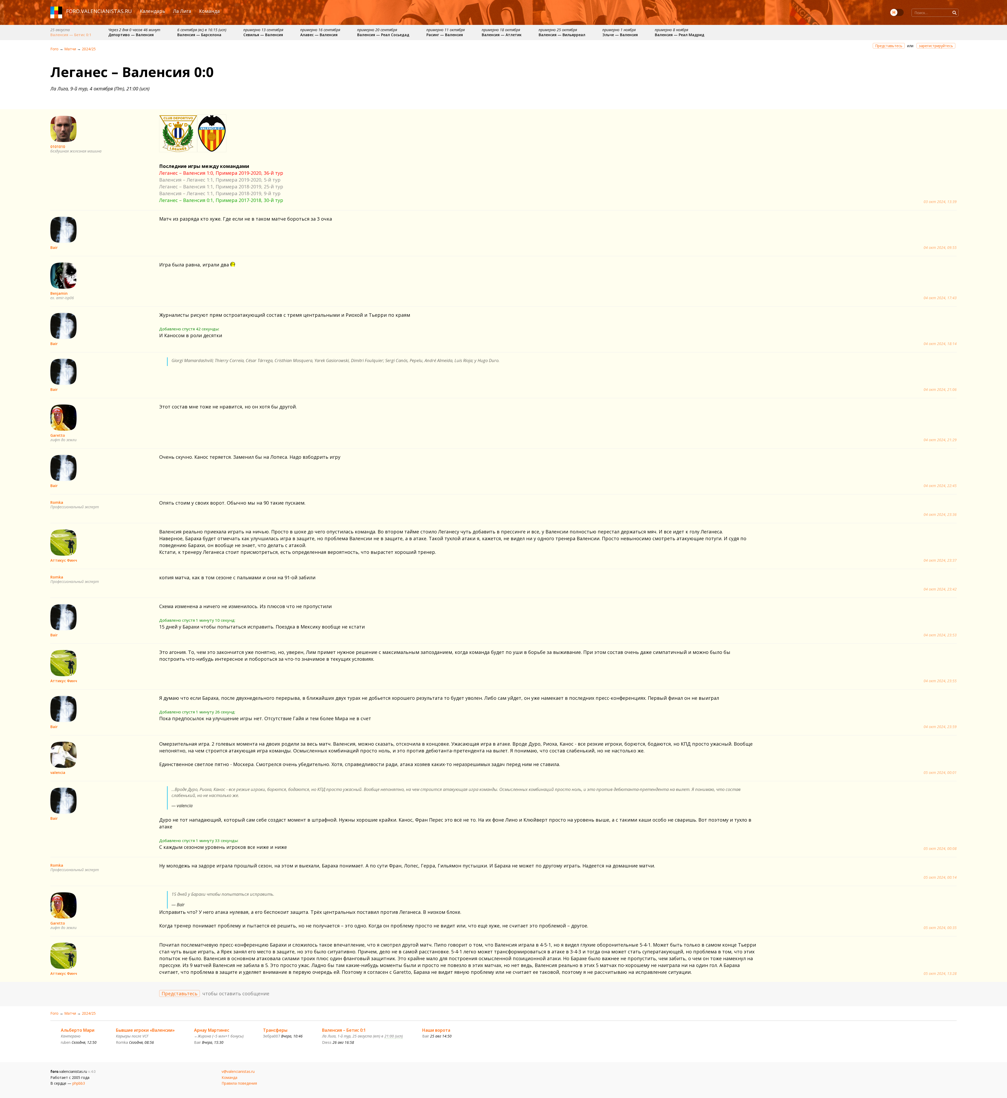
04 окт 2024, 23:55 (940, 681)
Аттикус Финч (63, 560)
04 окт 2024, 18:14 (940, 344)
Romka (56, 502)
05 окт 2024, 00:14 (940, 877)
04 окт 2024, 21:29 (940, 440)
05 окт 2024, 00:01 (940, 772)
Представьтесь (888, 45)
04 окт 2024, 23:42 (940, 589)
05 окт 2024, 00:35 (940, 928)
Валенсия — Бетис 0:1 (70, 34)
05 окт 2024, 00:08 (940, 848)
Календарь (152, 11)
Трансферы (275, 1030)
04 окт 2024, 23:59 (940, 727)
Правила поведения (239, 1083)
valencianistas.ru (106, 11)
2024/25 (89, 48)
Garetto (57, 435)
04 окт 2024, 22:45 (940, 486)
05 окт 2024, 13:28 (940, 973)
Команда (209, 11)
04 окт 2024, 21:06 (940, 389)
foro (73, 11)
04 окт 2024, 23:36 (940, 514)
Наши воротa (436, 1030)
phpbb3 (78, 1083)
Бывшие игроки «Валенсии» (145, 1030)
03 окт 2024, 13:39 (940, 202)
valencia (57, 772)
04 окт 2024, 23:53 (940, 635)
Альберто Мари (77, 1030)
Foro (54, 48)
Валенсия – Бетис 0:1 (344, 1030)
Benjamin (59, 293)
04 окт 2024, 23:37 (940, 560)
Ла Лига (182, 11)
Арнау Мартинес (211, 1030)
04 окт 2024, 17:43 (940, 298)
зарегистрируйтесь (936, 45)
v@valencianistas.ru (238, 1071)
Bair (54, 247)
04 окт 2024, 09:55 (940, 247)
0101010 (57, 146)
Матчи (70, 48)
